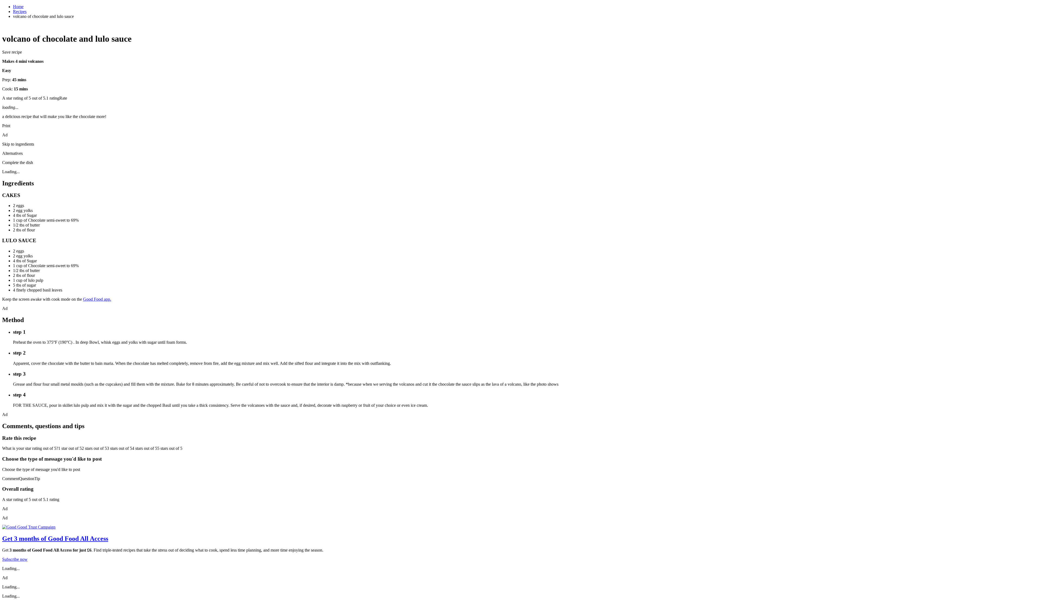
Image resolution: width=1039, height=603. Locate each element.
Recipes (20, 11)
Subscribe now (15, 559)
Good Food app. (97, 299)
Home (18, 6)
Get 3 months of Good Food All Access (55, 538)
